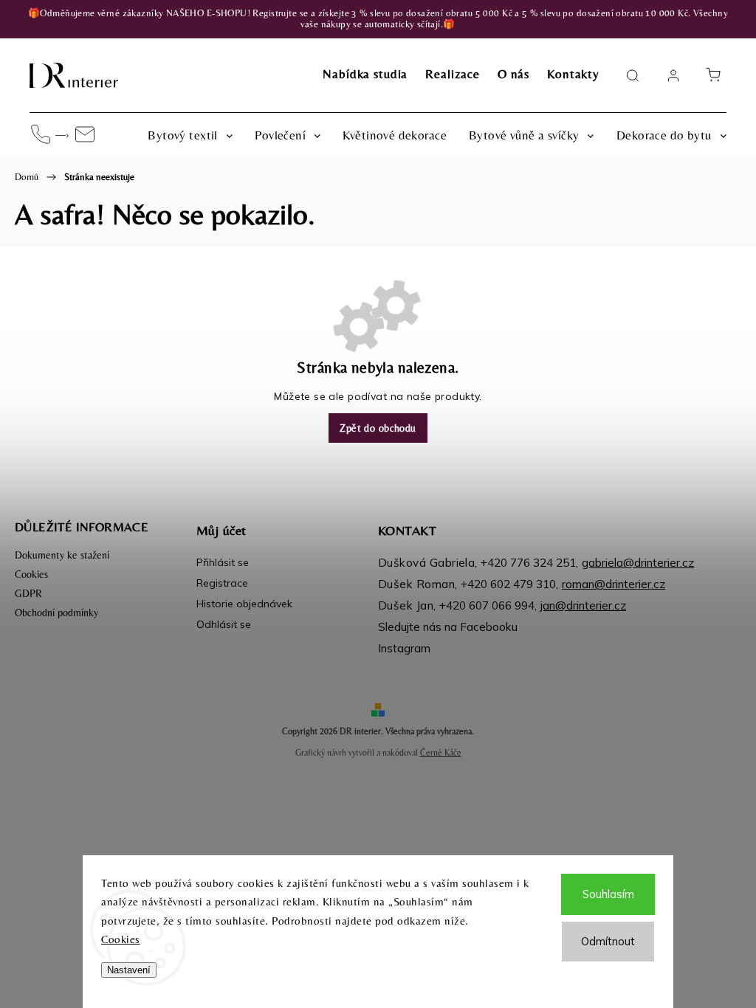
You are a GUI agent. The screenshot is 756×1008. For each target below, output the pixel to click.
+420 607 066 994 (41, 134)
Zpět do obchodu (378, 428)
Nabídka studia (365, 73)
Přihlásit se (222, 562)
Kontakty (573, 73)
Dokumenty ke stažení (62, 555)
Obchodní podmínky (56, 612)
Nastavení (129, 970)
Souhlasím (608, 894)
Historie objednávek (244, 603)
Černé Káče (440, 753)
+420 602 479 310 (508, 584)
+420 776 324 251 (528, 563)
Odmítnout (608, 941)
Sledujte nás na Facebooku (448, 627)
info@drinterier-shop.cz (85, 134)
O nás (513, 73)
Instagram (404, 648)
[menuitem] (190, 135)
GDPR (28, 593)
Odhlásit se (223, 624)
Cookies (120, 939)
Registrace (222, 583)
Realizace (452, 73)
